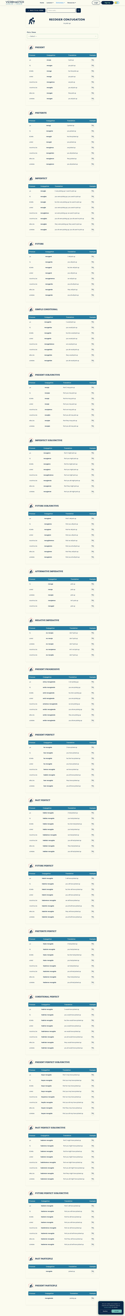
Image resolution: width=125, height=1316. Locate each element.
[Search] (78, 10)
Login (96, 3)
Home (42, 3)
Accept (117, 1311)
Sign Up (107, 3)
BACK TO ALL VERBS (36, 10)
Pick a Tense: (31, 32)
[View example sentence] (92, 60)
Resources (71, 3)
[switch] (117, 3)
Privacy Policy (108, 1307)
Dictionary (60, 3)
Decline (105, 1311)
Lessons (49, 3)
